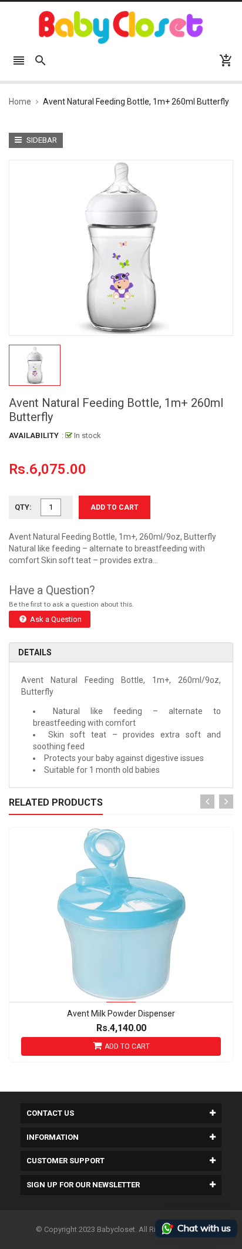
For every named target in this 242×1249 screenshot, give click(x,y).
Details (35, 652)
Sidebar (41, 140)
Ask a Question (55, 619)
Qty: (23, 507)
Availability (34, 435)
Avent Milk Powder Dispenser (121, 1013)
